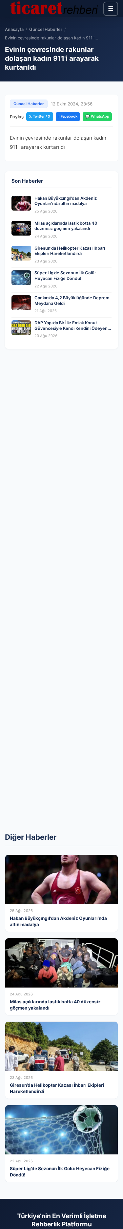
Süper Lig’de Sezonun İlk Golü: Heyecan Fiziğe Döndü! (65, 275)
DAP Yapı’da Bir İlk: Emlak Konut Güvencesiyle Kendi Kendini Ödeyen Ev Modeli (71, 328)
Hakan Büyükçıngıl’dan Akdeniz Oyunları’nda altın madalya (65, 201)
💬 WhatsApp (97, 116)
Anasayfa (14, 29)
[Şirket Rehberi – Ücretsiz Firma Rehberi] (54, 8)
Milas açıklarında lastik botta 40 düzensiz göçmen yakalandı (65, 226)
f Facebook (67, 116)
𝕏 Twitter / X (40, 116)
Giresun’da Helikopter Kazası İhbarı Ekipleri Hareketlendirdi (69, 251)
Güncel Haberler (45, 29)
